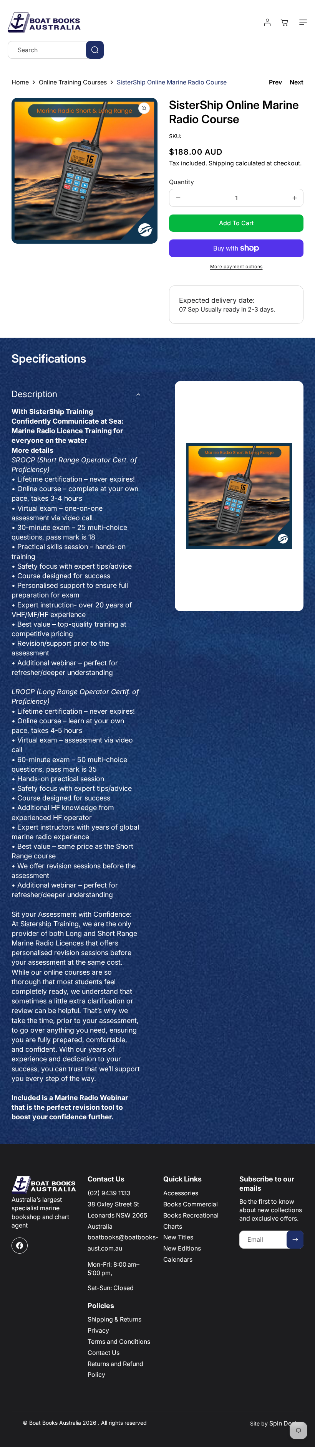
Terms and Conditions (119, 1341)
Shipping (221, 163)
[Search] (95, 50)
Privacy (98, 1330)
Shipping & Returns (114, 1319)
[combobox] (55, 49)
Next (296, 82)
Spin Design (286, 1423)
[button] (301, 22)
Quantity (181, 182)
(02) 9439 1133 (109, 1193)
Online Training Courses (73, 82)
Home (20, 82)
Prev (275, 82)
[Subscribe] (295, 1240)
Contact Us (103, 1352)
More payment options (236, 266)
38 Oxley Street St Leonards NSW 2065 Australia (117, 1215)
